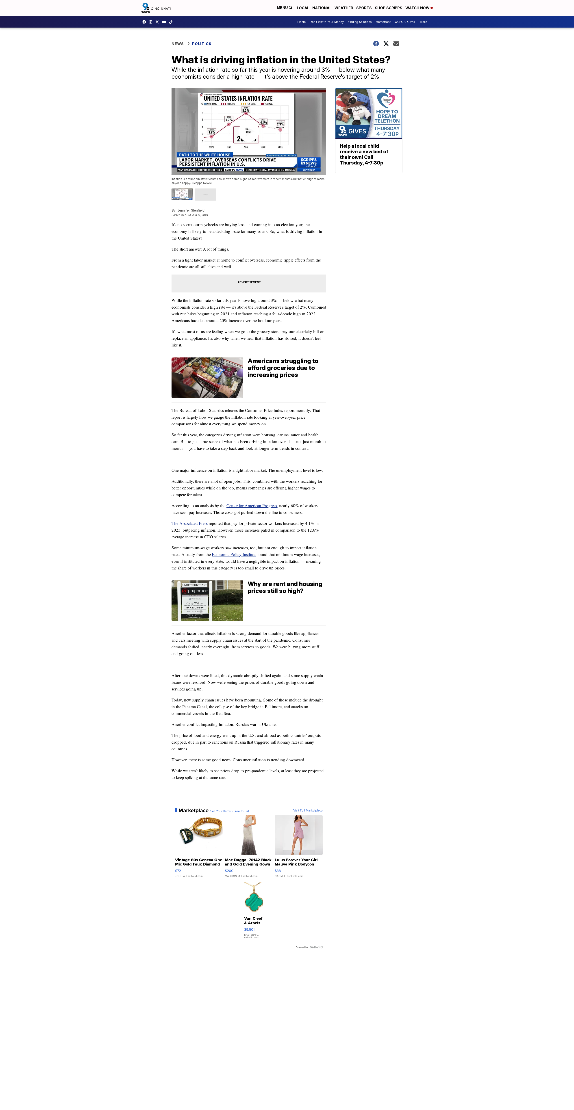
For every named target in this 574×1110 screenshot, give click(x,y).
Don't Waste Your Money (327, 21)
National (321, 8)
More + (425, 21)
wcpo (158, 22)
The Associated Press (190, 523)
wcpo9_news (151, 22)
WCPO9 (145, 22)
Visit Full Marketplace (308, 810)
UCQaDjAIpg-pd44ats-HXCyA (165, 22)
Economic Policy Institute (234, 554)
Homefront (383, 21)
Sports (364, 8)
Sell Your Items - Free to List (229, 811)
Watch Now (417, 8)
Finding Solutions (360, 21)
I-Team (301, 21)
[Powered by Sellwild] (316, 947)
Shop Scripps (388, 8)
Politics (201, 43)
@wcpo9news (172, 22)
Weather (344, 8)
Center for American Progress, (252, 505)
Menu (283, 8)
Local (303, 8)
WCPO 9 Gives (405, 21)
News (178, 43)
